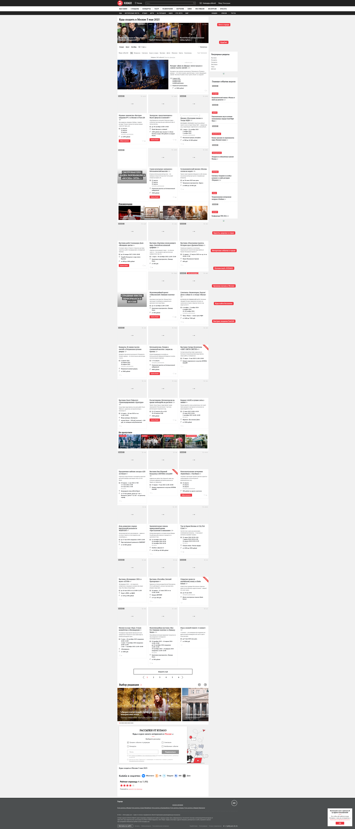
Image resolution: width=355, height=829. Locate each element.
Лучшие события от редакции (140, 742)
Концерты (133, 746)
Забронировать (124, 141)
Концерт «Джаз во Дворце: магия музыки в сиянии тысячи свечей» (186, 67)
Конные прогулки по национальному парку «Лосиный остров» (223, 139)
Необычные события (171, 746)
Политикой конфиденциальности (340, 819)
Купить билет (155, 139)
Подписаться (170, 752)
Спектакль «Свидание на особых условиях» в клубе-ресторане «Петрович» (221, 178)
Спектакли (167, 742)
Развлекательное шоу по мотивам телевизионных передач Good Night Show (223, 118)
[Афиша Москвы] (124, 3)
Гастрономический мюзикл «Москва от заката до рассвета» (223, 98)
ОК (340, 823)
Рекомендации (125, 204)
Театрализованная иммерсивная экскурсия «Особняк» (221, 198)
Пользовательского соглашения (136, 761)
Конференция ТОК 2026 (219, 216)
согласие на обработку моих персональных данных (143, 755)
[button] (199, 684)
